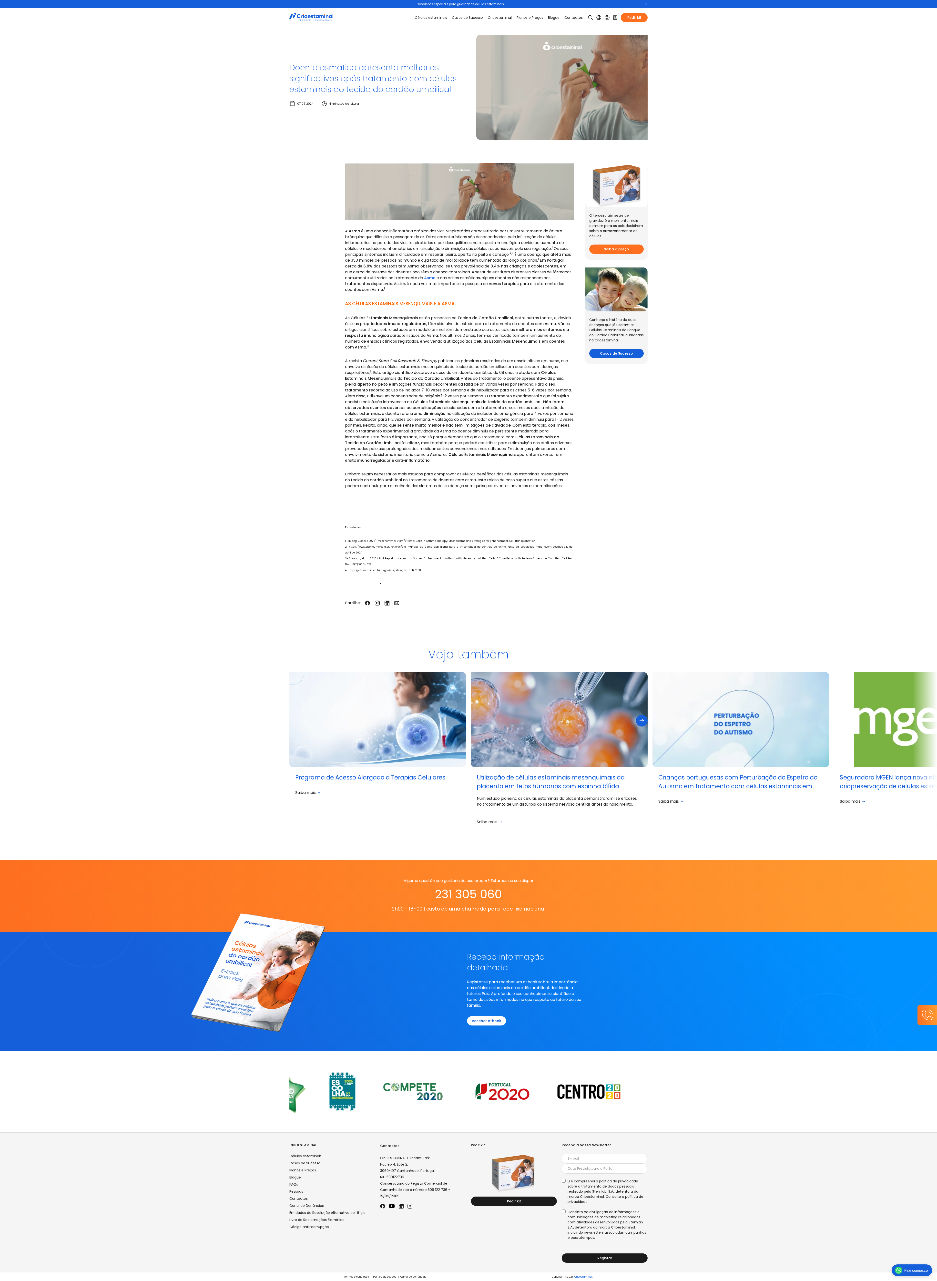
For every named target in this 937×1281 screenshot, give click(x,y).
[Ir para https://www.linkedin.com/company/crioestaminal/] (401, 1206)
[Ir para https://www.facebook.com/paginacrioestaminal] (382, 1206)
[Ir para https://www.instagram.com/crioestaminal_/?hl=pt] (409, 1206)
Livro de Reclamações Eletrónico (317, 1219)
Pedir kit (634, 17)
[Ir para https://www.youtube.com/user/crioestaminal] (392, 1206)
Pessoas (296, 1191)
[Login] (607, 17)
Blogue (554, 17)
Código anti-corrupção (309, 1226)
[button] (646, 4)
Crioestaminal (583, 1277)
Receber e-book (486, 1020)
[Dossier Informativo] (615, 17)
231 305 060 (468, 894)
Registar (604, 1258)
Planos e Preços (530, 17)
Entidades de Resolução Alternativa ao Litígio (327, 1212)
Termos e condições (356, 1277)
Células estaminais (431, 17)
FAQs (293, 1184)
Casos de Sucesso (467, 17)
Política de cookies (384, 1277)
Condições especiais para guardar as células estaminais (463, 4)
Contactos (573, 17)
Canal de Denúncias (306, 1205)
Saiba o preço (616, 249)
